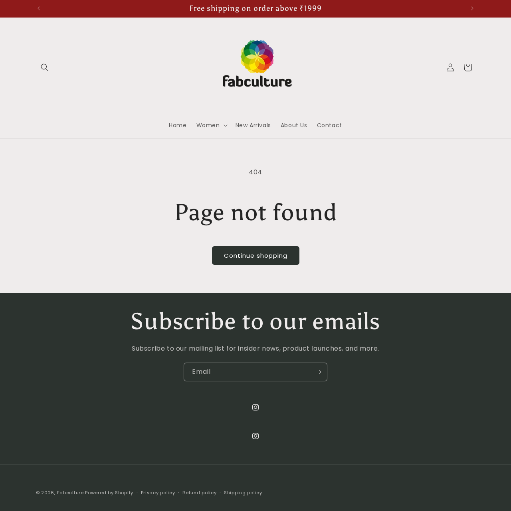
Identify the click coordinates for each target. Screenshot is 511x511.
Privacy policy (158, 492)
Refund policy (199, 492)
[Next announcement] (472, 8)
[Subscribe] (318, 372)
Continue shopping (255, 255)
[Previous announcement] (39, 8)
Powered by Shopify (109, 492)
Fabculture (70, 492)
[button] (44, 67)
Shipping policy (243, 492)
